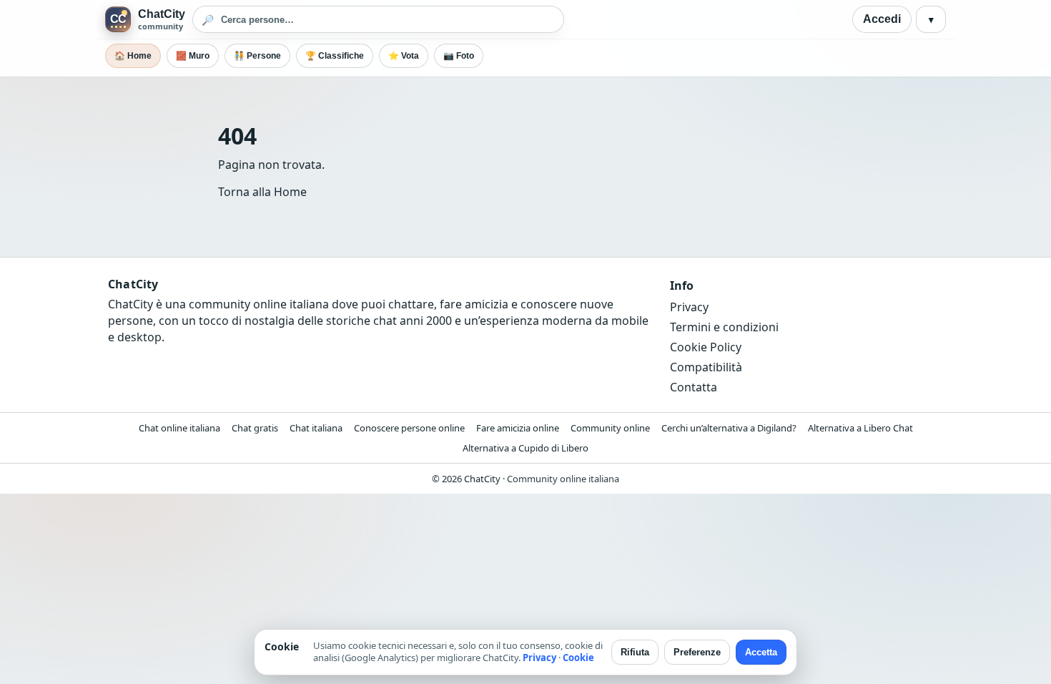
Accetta (761, 652)
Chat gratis (255, 427)
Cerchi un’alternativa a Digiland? (728, 427)
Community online (610, 427)
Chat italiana (316, 427)
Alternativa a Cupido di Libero (525, 447)
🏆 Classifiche (334, 56)
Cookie (578, 657)
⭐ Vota (403, 56)
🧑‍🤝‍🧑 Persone (257, 56)
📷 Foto (458, 56)
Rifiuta (635, 652)
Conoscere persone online (409, 427)
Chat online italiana (179, 427)
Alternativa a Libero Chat (860, 427)
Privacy (689, 307)
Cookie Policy (705, 347)
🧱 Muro (192, 56)
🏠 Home (133, 56)
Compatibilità (706, 367)
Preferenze (697, 652)
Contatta (693, 387)
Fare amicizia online (517, 427)
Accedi (882, 19)
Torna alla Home (262, 192)
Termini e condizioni (724, 327)
